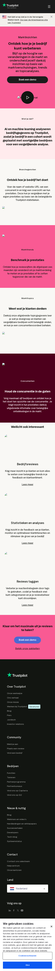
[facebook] (13, 910)
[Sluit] (51, 17)
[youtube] (22, 910)
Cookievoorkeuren (27, 955)
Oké (27, 965)
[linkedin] (9, 910)
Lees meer (27, 484)
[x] (17, 910)
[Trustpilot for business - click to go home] (10, 6)
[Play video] (27, 97)
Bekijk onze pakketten (27, 648)
